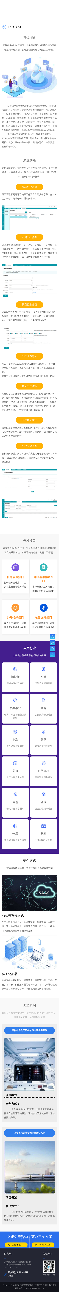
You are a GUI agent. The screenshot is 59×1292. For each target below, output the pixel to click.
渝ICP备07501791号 (21, 1285)
